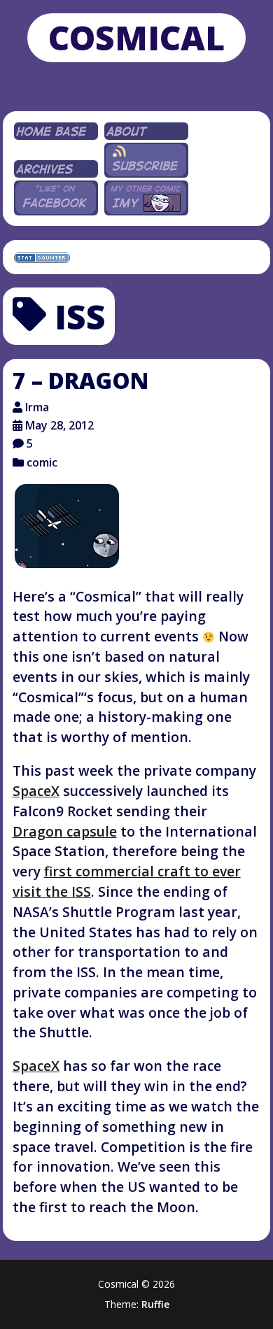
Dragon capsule (65, 831)
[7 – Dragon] (67, 526)
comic (42, 462)
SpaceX (36, 790)
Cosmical (136, 37)
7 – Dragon (80, 380)
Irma (37, 407)
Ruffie (155, 1304)
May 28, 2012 (59, 425)
